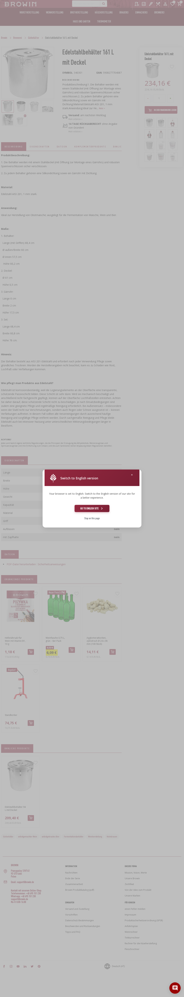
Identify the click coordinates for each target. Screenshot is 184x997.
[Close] (131, 475)
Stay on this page (92, 518)
